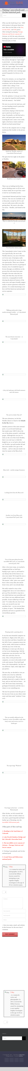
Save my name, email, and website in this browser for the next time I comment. (13, 927)
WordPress (21, 1056)
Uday (11, 866)
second (4, 29)
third (8, 29)
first (22, 27)
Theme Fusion (21, 1054)
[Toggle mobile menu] (25, 6)
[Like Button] (4, 892)
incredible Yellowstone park (10, 822)
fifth (15, 29)
